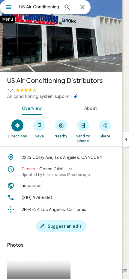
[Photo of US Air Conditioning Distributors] (61, 36)
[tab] (30, 108)
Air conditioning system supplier (38, 96)
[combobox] (39, 6)
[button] (61, 171)
